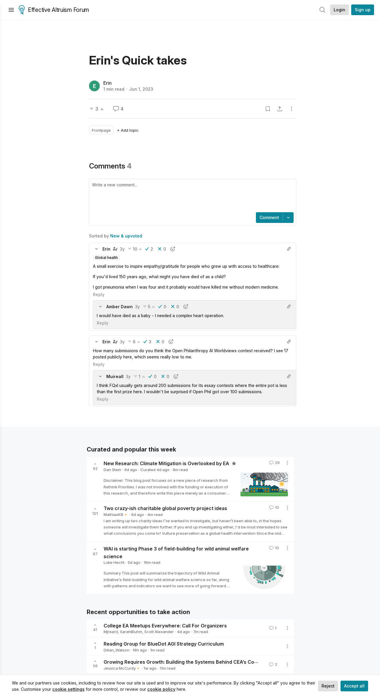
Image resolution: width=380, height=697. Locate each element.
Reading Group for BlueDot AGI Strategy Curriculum (164, 644)
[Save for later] (268, 109)
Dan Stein (112, 469)
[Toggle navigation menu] (11, 9)
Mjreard (111, 631)
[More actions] (291, 109)
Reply (98, 294)
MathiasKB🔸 (116, 514)
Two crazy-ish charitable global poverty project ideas (165, 508)
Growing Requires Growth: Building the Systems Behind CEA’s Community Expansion (201, 662)
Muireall (115, 376)
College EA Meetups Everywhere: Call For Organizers (165, 625)
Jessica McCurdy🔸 (122, 668)
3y (122, 248)
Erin (107, 83)
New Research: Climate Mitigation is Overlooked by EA (167, 463)
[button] (96, 248)
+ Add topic (128, 130)
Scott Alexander (159, 631)
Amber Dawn (119, 306)
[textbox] (191, 196)
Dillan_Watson (116, 650)
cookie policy (161, 689)
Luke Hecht (114, 562)
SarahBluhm (131, 631)
